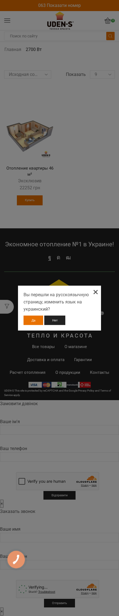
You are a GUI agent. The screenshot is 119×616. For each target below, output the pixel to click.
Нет (55, 320)
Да (33, 320)
